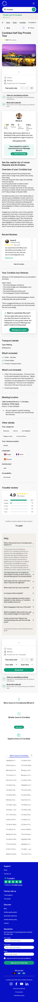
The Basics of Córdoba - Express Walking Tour (27, 805)
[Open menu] (33, 3)
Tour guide (7, 899)
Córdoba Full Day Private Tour (12, 790)
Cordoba (22, 22)
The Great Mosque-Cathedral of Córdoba (12, 844)
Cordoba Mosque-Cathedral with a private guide (27, 795)
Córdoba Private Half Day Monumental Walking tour (27, 824)
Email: (5, 951)
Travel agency (8, 895)
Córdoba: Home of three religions (27, 819)
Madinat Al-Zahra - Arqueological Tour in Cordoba (12, 834)
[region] (19, 249)
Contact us (7, 874)
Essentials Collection (10, 916)
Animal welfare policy (10, 919)
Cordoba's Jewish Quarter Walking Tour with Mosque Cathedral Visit (12, 829)
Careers (6, 923)
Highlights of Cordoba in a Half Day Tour (12, 760)
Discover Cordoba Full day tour (12, 780)
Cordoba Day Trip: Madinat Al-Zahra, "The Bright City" (27, 815)
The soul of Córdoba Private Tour (27, 854)
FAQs (5, 870)
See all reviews (19, 264)
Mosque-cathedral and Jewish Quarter (27, 770)
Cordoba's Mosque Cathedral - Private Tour (12, 839)
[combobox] (27, 665)
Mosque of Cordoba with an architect (27, 775)
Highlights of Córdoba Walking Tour (27, 844)
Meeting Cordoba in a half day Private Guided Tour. (12, 770)
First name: (7, 938)
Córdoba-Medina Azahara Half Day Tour (12, 824)
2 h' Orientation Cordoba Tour (12, 815)
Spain (15, 22)
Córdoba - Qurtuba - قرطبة (12, 810)
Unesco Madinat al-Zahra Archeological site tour (27, 829)
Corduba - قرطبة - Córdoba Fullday (27, 849)
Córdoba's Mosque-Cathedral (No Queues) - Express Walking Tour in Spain (27, 810)
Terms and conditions (19, 988)
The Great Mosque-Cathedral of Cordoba (27, 790)
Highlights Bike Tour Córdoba (27, 839)
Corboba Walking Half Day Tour (27, 765)
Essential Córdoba (27, 800)
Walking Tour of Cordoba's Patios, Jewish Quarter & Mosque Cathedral (12, 800)
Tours (8, 22)
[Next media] (33, 55)
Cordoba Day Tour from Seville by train (12, 785)
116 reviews (21, 496)
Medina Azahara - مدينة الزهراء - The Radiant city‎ (12, 854)
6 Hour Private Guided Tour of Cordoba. (12, 849)
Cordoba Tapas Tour (12, 805)
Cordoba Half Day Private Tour (27, 760)
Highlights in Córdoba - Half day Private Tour (27, 785)
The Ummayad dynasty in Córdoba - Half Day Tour (27, 834)
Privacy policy (19, 992)
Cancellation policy (19, 995)
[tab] (19, 755)
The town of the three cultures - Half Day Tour (12, 775)
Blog (5, 908)
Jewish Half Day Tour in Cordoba (12, 819)
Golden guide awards (10, 912)
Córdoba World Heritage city (12, 795)
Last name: (7, 945)
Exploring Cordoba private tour (12, 765)
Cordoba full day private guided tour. (27, 780)
